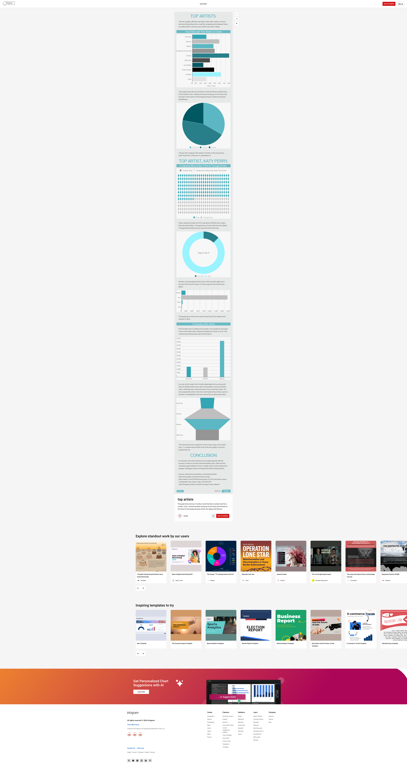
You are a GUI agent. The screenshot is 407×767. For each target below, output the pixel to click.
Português (141, 752)
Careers (271, 719)
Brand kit (225, 722)
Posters (209, 737)
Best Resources (257, 728)
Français (152, 752)
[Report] (237, 24)
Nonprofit (240, 728)
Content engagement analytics (226, 730)
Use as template (389, 4)
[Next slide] (143, 588)
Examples (256, 722)
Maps (208, 725)
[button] (195, 147)
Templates (226, 747)
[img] (199, 37)
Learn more (141, 692)
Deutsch (134, 752)
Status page (256, 737)
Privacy (136, 725)
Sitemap (255, 740)
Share (180, 491)
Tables (209, 731)
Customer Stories (258, 719)
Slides (209, 734)
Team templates (227, 735)
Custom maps (227, 741)
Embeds (225, 719)
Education (241, 731)
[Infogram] (9, 3)
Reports (209, 719)
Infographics (210, 716)
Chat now (140, 748)
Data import (226, 738)
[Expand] (237, 14)
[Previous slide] (138, 588)
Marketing (241, 719)
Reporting (240, 722)
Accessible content (228, 725)
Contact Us (131, 748)
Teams (240, 734)
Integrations (226, 744)
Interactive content (228, 716)
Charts (209, 728)
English (129, 752)
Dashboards (210, 722)
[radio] (186, 170)
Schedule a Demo (258, 731)
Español (147, 752)
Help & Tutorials (257, 716)
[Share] (237, 19)
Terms (129, 725)
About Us (271, 716)
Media (240, 716)
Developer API (257, 734)
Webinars (256, 725)
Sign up (400, 4)
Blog (270, 722)
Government (241, 725)
